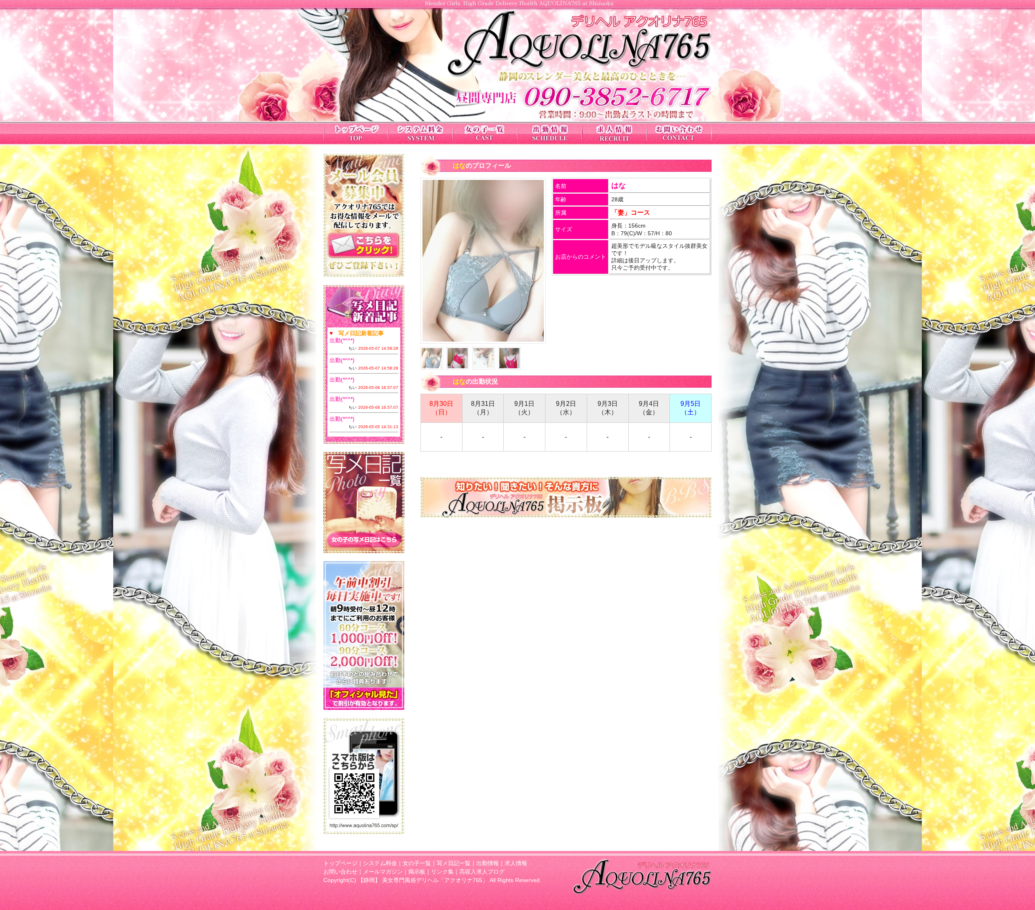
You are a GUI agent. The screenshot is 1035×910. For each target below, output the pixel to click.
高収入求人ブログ (482, 871)
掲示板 (416, 871)
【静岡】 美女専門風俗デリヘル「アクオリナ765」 (423, 880)
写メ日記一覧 (454, 863)
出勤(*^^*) (342, 340)
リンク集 (442, 871)
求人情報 (516, 863)
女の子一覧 (417, 863)
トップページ (340, 863)
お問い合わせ (340, 871)
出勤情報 (487, 863)
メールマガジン (383, 871)
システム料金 (380, 863)
